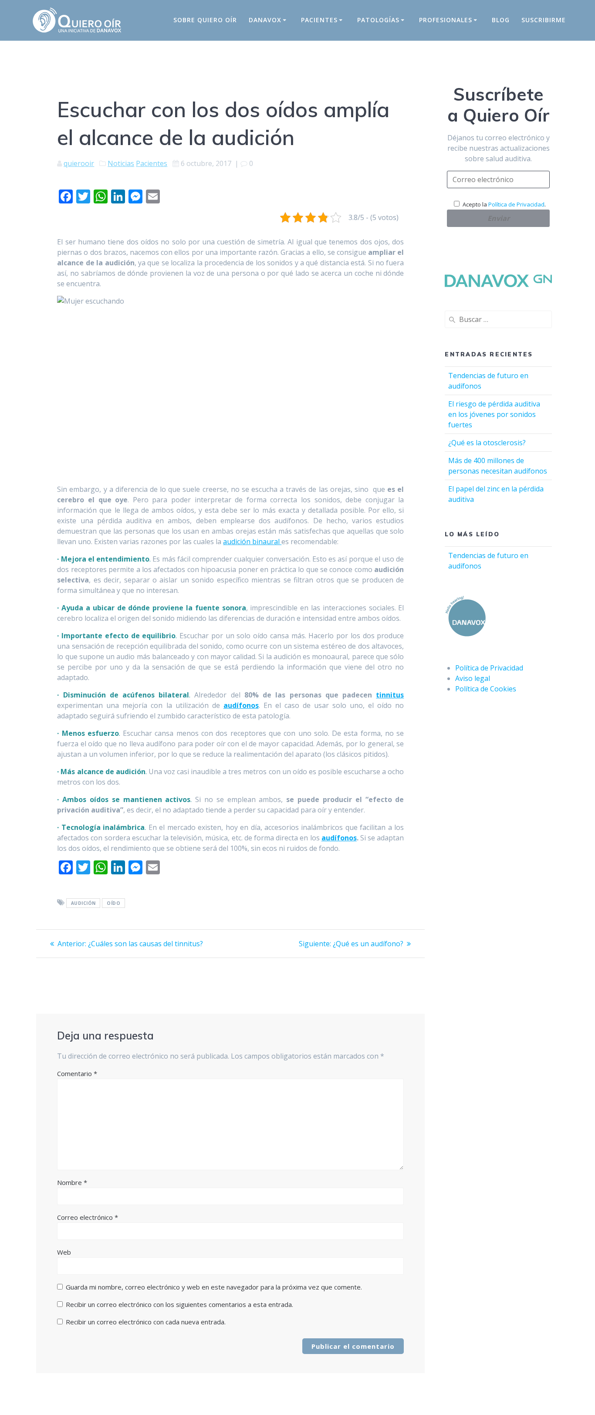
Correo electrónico (87, 1217)
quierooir (79, 163)
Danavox (265, 20)
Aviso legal (472, 678)
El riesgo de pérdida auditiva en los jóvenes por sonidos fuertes (494, 414)
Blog (501, 20)
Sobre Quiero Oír (205, 20)
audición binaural (252, 541)
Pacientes (319, 20)
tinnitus (390, 695)
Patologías (378, 20)
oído (113, 903)
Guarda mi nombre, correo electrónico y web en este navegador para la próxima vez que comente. (214, 1287)
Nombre (72, 1182)
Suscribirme (543, 20)
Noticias (121, 163)
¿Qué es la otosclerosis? (487, 442)
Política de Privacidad (516, 204)
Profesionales (445, 20)
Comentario (77, 1073)
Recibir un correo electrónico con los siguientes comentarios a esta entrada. (179, 1304)
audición (83, 903)
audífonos (241, 705)
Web (64, 1252)
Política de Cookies (485, 689)
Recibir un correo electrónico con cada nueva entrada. (146, 1321)
